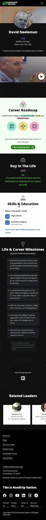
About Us (6, 435)
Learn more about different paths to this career (22, 231)
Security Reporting (34, 504)
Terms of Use (24, 504)
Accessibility (7, 458)
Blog (5, 440)
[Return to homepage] (9, 3)
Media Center (8, 449)
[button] (41, 76)
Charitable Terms (10, 453)
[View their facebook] (23, 378)
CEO (23, 38)
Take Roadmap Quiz (21, 147)
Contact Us (6, 504)
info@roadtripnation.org (13, 467)
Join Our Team (8, 444)
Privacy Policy (14, 504)
